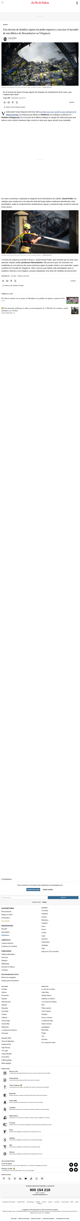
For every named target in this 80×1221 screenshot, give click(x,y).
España (4, 998)
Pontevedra (46, 942)
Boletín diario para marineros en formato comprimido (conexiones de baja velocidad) (29, 1108)
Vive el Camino (47, 1017)
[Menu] (3, 3)
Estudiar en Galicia (48, 998)
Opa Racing (6, 1047)
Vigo (43, 948)
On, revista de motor (48, 1042)
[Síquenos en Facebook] (4, 1178)
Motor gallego (6, 1063)
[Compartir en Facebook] (12, 102)
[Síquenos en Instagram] (14, 1178)
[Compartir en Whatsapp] (4, 102)
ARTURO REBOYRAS (6, 313)
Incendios (13, 276)
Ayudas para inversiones (10, 980)
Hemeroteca (5, 918)
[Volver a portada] (40, 3)
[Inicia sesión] (76, 2)
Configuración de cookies (62, 1218)
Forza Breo (5, 1057)
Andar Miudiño (7, 1054)
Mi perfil (4, 929)
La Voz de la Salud (48, 989)
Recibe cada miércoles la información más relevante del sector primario (26, 1101)
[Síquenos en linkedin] (20, 1178)
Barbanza (45, 920)
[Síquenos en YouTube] (25, 1178)
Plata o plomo (46, 1008)
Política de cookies (36, 1218)
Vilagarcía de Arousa (23, 276)
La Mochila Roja (47, 1020)
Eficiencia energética (8, 977)
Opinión (4, 1005)
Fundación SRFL (21, 1201)
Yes (43, 1036)
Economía (5, 995)
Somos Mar (5, 1024)
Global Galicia (46, 995)
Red (43, 1005)
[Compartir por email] (8, 102)
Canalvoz (50, 1201)
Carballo (45, 923)
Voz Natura (56, 1201)
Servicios (4, 957)
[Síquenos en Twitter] (9, 1178)
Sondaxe (44, 1201)
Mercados (45, 1030)
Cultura (4, 1014)
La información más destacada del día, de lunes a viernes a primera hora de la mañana (29, 1072)
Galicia (4, 992)
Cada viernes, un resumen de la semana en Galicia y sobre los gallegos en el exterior (29, 1116)
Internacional (6, 1002)
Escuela (44, 1039)
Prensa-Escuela (65, 1201)
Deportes (5, 1008)
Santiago (45, 945)
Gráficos (4, 1017)
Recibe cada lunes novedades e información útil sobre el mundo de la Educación (28, 1094)
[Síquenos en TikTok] (31, 1178)
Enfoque (44, 1014)
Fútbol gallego (7, 1060)
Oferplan (4, 960)
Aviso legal (13, 1218)
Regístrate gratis (33, 889)
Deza (43, 926)
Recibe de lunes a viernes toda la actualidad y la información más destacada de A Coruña (30, 1123)
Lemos (44, 932)
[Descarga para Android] (76, 1165)
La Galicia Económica (9, 1030)
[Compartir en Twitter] (17, 102)
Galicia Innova (47, 1024)
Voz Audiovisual (30, 1201)
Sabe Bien (45, 992)
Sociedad (5, 1011)
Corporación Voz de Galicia (8, 1201)
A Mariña (45, 914)
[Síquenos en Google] (42, 1178)
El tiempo (5, 1033)
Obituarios (5, 1027)
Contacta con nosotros (9, 946)
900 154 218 (40, 1190)
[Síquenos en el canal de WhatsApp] (36, 1178)
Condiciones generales (48, 1218)
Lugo (43, 936)
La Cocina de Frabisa (49, 1002)
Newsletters (5, 932)
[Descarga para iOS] (71, 1165)
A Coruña (45, 910)
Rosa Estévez (12, 38)
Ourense (45, 939)
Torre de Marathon (8, 1041)
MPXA (72, 1201)
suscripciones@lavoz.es (40, 1194)
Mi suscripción (6, 911)
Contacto (4, 970)
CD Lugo (5, 1050)
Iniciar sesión (48, 889)
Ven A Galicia (46, 1011)
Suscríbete (5, 921)
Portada (4, 989)
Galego (44, 902)
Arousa (44, 917)
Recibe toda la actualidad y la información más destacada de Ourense (25, 1152)
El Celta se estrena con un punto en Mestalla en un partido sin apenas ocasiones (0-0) (33, 298)
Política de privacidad (23, 1218)
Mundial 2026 (6, 1038)
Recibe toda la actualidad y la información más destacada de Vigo (24, 1145)
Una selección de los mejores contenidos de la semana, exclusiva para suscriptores (29, 1086)
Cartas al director (7, 943)
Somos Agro (6, 1020)
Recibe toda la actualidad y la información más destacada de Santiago (25, 1138)
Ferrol (44, 929)
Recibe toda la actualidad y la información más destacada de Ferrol (25, 1130)
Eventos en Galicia (8, 967)
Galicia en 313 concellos (50, 951)
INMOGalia (5, 964)
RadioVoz (38, 1201)
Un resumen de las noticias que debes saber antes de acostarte (24, 1079)
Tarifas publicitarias (8, 954)
